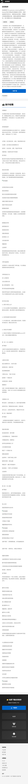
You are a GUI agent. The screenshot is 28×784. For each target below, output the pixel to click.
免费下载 (4, 754)
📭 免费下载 (14, 91)
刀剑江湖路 (4, 765)
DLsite (3, 760)
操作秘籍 (4, 752)
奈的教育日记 (5, 767)
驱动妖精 (4, 770)
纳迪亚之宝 (4, 763)
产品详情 (4, 749)
